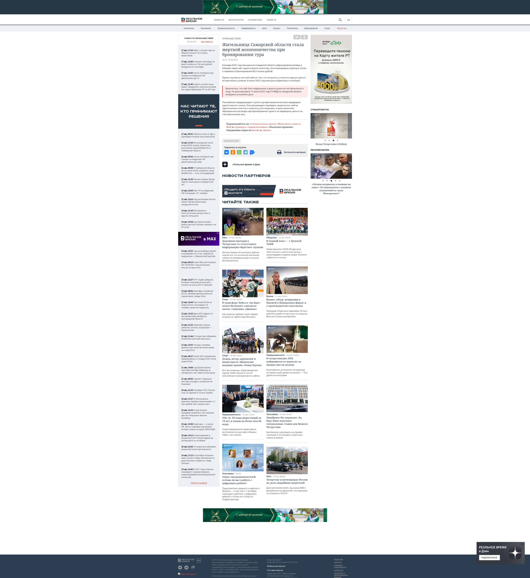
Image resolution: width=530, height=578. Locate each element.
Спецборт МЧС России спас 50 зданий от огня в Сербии (198, 391)
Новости (219, 20)
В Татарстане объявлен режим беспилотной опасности (198, 448)
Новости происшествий (198, 38)
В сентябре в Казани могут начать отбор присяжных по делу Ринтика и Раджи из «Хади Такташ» (197, 459)
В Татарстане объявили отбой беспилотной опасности (198, 337)
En (348, 19)
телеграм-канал (258, 123)
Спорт (327, 28)
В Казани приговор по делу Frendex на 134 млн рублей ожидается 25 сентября (198, 64)
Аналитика (189, 28)
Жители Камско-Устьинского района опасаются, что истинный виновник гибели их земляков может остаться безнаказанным (242, 250)
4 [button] (337, 140)
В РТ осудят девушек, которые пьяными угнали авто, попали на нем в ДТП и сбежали (197, 282)
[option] (331, 125)
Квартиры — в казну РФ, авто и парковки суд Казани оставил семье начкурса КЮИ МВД (198, 427)
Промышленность (226, 28)
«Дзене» (266, 130)
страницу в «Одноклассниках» (251, 127)
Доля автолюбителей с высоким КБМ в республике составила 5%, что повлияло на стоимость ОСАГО (287, 486)
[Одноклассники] (304, 37)
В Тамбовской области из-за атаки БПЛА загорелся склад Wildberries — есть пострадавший (198, 170)
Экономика (206, 28)
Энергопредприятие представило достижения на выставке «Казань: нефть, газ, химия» (241, 426)
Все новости (207, 42)
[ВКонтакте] (296, 37)
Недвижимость (248, 28)
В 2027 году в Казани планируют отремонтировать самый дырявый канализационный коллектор (198, 473)
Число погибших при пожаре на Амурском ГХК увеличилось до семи (197, 159)
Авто (264, 28)
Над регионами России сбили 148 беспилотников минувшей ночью (198, 202)
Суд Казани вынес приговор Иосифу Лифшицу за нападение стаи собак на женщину (198, 370)
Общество (341, 28)
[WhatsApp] (239, 152)
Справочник (255, 20)
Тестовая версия (275, 570)
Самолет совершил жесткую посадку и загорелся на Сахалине (196, 381)
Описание (338, 571)
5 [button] (339, 180)
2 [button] (329, 140)
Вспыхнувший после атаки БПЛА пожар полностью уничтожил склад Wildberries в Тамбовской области (197, 146)
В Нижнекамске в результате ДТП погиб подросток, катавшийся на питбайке (197, 438)
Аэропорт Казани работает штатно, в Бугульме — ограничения (196, 327)
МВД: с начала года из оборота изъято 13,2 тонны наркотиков (198, 53)
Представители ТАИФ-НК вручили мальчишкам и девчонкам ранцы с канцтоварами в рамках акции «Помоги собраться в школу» (286, 249)
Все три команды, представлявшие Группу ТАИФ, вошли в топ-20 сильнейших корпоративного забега (242, 367)
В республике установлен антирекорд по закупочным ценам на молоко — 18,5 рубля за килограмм (287, 367)
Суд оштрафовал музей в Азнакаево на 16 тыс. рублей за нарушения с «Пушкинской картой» (198, 253)
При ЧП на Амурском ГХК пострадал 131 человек (197, 191)
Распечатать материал (295, 152)
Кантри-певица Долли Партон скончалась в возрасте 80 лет (198, 182)
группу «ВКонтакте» (279, 123)
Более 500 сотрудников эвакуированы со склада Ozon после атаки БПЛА (198, 359)
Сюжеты (271, 20)
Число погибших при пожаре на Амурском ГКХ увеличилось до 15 (197, 75)
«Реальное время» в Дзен (246, 164)
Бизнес (276, 28)
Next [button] (350, 125)
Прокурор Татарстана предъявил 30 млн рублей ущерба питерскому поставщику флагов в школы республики (286, 308)
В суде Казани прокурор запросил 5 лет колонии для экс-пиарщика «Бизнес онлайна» (197, 414)
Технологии (292, 28)
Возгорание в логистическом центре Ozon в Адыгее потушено (195, 213)
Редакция (338, 560)
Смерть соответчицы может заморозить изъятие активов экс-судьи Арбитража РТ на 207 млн (198, 87)
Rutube (256, 130)
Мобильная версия (276, 566)
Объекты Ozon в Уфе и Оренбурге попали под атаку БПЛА (198, 135)
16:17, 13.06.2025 (230, 60)
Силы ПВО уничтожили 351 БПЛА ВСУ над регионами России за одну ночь (198, 265)
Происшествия (231, 38)
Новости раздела (199, 483)
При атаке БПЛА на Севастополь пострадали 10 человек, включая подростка (196, 305)
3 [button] (333, 140)
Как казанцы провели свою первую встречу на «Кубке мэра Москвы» (241, 309)
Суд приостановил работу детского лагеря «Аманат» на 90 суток (198, 224)
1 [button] (325, 140)
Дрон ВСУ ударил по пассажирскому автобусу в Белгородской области (197, 316)
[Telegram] (245, 152)
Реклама (338, 563)
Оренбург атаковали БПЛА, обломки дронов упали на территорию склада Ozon (197, 293)
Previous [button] (313, 125)
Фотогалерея (236, 20)
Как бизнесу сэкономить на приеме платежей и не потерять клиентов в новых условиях (287, 427)
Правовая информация (340, 566)
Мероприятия (311, 28)
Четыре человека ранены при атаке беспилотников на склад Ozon (197, 347)
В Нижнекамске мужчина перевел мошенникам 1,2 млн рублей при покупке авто (198, 401)
